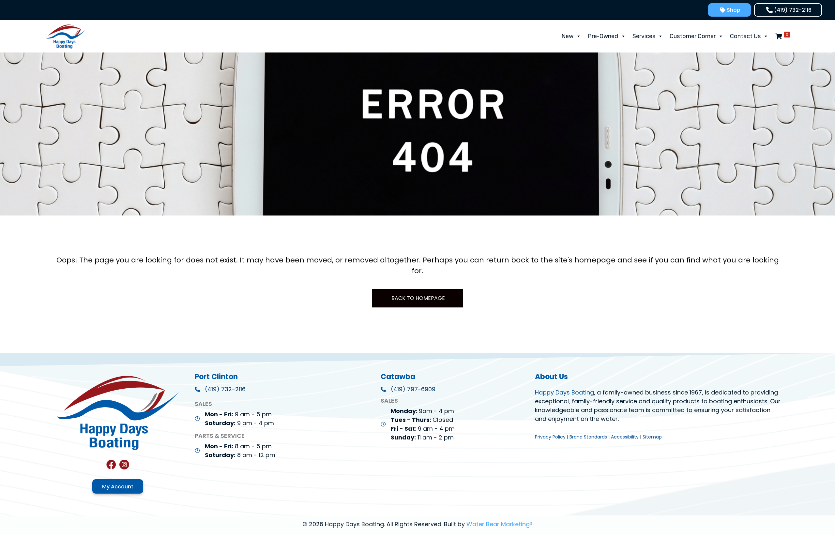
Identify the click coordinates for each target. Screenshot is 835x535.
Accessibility (625, 437)
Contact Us (745, 36)
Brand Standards (588, 437)
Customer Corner (693, 36)
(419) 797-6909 (413, 389)
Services (643, 36)
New (567, 36)
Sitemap (652, 437)
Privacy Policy (550, 437)
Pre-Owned (603, 36)
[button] (729, 10)
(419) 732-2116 (225, 389)
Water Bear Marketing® (499, 524)
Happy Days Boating (564, 392)
